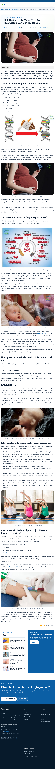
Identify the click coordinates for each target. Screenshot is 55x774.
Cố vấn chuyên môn (45, 714)
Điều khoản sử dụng (50, 762)
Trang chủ (3, 9)
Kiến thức (43, 719)
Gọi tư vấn (35, 642)
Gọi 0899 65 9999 (10, 699)
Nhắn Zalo (23, 699)
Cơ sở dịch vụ (44, 716)
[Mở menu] (51, 4)
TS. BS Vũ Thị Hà (44, 27)
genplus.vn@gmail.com (29, 751)
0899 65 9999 (29, 748)
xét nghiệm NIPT (13, 567)
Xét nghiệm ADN (27, 712)
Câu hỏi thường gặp (45, 721)
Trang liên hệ (27, 753)
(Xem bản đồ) (6, 731)
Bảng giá (26, 719)
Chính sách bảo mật (41, 762)
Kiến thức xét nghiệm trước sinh (14, 9)
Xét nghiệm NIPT (28, 714)
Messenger (31, 756)
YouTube (36, 756)
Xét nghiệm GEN (27, 716)
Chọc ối (5, 553)
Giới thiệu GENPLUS (45, 712)
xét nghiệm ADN (41, 333)
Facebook (26, 756)
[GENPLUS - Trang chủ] (6, 4)
